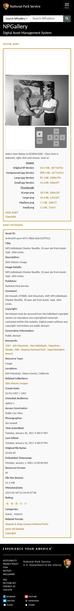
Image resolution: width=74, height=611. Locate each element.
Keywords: (11, 340)
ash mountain (21, 345)
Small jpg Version (24, 182)
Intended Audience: (16, 398)
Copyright (10, 216)
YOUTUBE (32, 597)
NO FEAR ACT (9, 583)
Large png (28, 197)
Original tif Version (23, 168)
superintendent (56, 349)
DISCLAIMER (9, 574)
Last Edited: (12, 438)
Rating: (9, 497)
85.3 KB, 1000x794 (50, 177)
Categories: (11, 509)
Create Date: (12, 388)
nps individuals (38, 345)
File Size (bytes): (14, 477)
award (9, 353)
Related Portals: (14, 519)
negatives (54, 345)
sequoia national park (33, 349)
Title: (8, 243)
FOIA (5, 567)
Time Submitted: (14, 428)
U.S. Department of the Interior (42, 565)
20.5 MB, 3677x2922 (51, 168)
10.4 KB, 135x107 (49, 197)
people (9, 349)
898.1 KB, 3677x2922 (52, 172)
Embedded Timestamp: (18, 458)
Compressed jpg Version (20, 172)
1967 (8, 345)
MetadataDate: (14, 487)
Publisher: (11, 281)
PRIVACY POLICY (10, 564)
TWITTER (11, 601)
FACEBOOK (10, 597)
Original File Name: (16, 448)
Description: (12, 257)
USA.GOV (7, 590)
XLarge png (27, 192)
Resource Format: (15, 468)
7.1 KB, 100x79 (48, 202)
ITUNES (31, 605)
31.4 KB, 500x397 (49, 182)
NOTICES (7, 571)
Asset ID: (10, 233)
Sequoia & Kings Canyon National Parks (26, 524)
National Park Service (37, 561)
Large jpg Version (24, 177)
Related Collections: (16, 378)
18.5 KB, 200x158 (49, 192)
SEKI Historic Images (16, 383)
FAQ (5, 580)
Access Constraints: (16, 408)
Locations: (11, 368)
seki (17, 349)
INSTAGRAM (33, 601)
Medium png (26, 202)
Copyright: (11, 309)
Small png (28, 207)
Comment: (11, 291)
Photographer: (13, 418)
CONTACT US (9, 586)
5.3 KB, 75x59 (47, 207)
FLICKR (9, 605)
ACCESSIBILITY (10, 561)
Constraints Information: (19, 330)
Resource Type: (14, 358)
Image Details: (13, 267)
